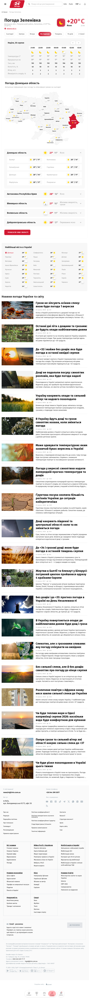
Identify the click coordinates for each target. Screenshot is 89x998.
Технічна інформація (38, 831)
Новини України (12, 851)
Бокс (35, 900)
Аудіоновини (11, 860)
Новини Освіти (67, 873)
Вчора (32, 34)
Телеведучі (7, 826)
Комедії (36, 884)
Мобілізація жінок (67, 854)
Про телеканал (8, 823)
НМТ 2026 (64, 884)
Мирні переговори (40, 854)
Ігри (61, 830)
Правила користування (11, 833)
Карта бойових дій (40, 851)
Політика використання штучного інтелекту (42, 816)
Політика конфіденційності (40, 812)
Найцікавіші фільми (41, 876)
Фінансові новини (13, 881)
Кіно (36, 873)
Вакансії (62, 815)
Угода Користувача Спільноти (41, 824)
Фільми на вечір (39, 881)
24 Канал (4, 12)
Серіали (37, 887)
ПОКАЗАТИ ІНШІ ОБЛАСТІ (18, 232)
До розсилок (75, 925)
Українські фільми (40, 879)
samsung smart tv (49, 971)
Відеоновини (11, 857)
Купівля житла (12, 903)
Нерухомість (12, 898)
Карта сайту (64, 826)
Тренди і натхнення (14, 906)
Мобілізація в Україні (70, 845)
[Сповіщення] (84, 4)
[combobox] (45, 4)
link (47, 801)
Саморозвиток (66, 887)
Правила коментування (39, 828)
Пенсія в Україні (12, 890)
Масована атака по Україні (43, 860)
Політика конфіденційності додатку (43, 820)
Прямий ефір (11, 854)
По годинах (44, 34)
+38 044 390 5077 (52, 792)
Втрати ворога (39, 866)
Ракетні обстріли (40, 848)
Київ (65, 4)
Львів (71, 4)
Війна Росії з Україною (43, 845)
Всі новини (11, 845)
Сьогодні (9, 34)
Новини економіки (14, 873)
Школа (63, 881)
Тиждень (58, 34)
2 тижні (81, 34)
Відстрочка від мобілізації (70, 860)
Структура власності (66, 819)
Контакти (63, 812)
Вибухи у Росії (39, 863)
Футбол (36, 903)
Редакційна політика (10, 819)
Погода (9, 863)
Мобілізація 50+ (66, 851)
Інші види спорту (40, 912)
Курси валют (11, 879)
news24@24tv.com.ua (12, 792)
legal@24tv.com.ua (31, 961)
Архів (61, 823)
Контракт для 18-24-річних (70, 857)
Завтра (21, 34)
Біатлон (36, 909)
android (12, 971)
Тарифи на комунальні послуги (18, 884)
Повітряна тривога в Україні (44, 857)
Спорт (36, 898)
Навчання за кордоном (69, 890)
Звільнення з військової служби (72, 848)
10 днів (70, 34)
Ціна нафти (11, 876)
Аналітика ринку (12, 900)
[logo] (17, 4)
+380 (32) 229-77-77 (18, 959)
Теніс (36, 906)
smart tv (36, 971)
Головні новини (12, 848)
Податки (10, 887)
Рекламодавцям (8, 830)
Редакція (6, 815)
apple (24, 971)
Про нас (6, 812)
